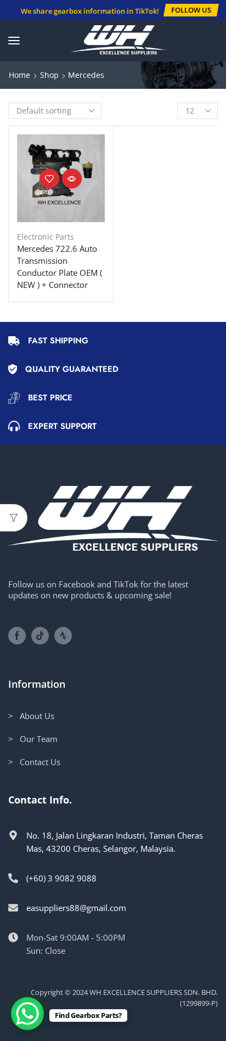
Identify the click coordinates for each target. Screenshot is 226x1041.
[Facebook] (17, 635)
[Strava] (63, 635)
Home (19, 75)
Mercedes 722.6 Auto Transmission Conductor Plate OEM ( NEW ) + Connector (59, 267)
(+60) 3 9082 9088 (61, 878)
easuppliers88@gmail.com (76, 907)
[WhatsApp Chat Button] (27, 1013)
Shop (49, 75)
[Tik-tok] (40, 635)
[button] (191, 10)
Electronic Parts (45, 236)
